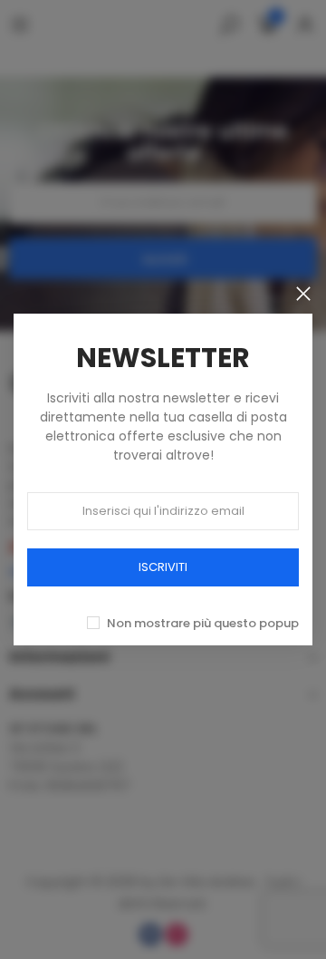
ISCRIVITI (163, 567)
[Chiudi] (303, 294)
